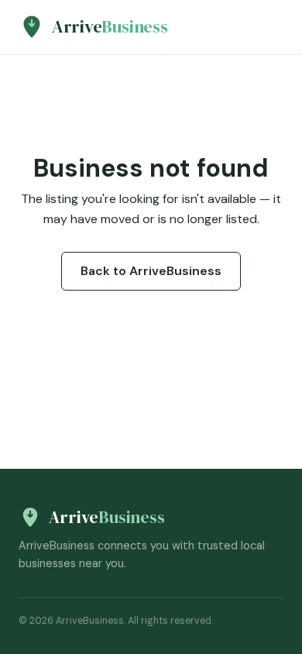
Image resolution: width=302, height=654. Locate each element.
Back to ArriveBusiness (151, 271)
